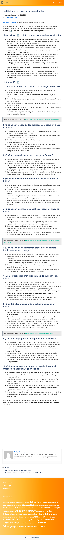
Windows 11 (40, 526)
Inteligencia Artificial (21, 514)
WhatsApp (21, 526)
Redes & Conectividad (46, 517)
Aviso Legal (7, 486)
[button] (53, 2)
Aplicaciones (36, 502)
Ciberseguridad (28, 505)
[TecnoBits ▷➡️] (6, 2)
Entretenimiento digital (38, 508)
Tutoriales (41, 522)
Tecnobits (6, 22)
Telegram (29, 523)
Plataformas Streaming (26, 517)
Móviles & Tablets (43, 514)
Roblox (13, 22)
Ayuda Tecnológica (16, 505)
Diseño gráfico (10, 508)
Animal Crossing (24, 502)
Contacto (6, 488)
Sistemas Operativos (37, 520)
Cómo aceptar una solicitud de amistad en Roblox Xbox (24, 473)
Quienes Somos (8, 483)
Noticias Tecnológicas (13, 517)
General (52, 508)
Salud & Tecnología (26, 520)
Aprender (7, 505)
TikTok (34, 523)
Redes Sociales (9, 520)
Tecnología (22, 523)
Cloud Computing (38, 505)
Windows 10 (30, 526)
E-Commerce (19, 508)
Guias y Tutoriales (8, 511)
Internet (31, 514)
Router (19, 520)
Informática (9, 514)
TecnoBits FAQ (10, 522)
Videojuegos (10, 526)
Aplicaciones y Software (50, 502)
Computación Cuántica (47, 505)
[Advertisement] (32, 420)
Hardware (50, 511)
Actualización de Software (9, 502)
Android (18, 502)
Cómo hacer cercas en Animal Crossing (18, 470)
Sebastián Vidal (12, 17)
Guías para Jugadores (41, 511)
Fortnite (47, 508)
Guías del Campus (25, 510)
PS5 (35, 517)
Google (57, 508)
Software (49, 519)
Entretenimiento (28, 508)
